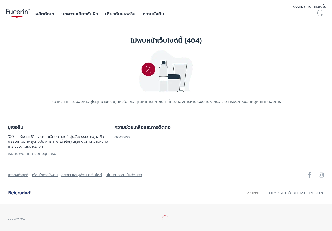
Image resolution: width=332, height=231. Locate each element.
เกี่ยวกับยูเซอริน (120, 14)
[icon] (310, 175)
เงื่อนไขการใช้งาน (45, 175)
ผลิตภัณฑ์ (44, 14)
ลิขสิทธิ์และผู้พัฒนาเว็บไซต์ (81, 175)
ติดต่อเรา (122, 137)
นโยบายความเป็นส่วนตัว (124, 175)
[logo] (18, 14)
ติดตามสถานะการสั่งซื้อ (309, 6)
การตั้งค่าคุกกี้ (18, 175)
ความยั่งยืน (153, 14)
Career (253, 193)
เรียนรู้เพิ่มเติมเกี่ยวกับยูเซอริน (32, 154)
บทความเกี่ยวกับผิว (79, 14)
